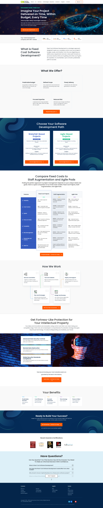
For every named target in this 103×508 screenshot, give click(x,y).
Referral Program (24, 493)
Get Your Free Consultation (50, 307)
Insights (63, 2)
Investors (57, 2)
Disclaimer (70, 494)
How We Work (38, 491)
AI (35, 2)
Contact (68, 2)
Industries (52, 2)
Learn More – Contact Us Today (51, 379)
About (32, 2)
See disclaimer (71, 504)
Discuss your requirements (29, 29)
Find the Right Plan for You (36, 162)
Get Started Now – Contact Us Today (50, 424)
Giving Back (23, 491)
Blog (53, 488)
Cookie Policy (70, 491)
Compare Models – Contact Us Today (50, 254)
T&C (69, 488)
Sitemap (54, 491)
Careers (22, 490)
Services (40, 2)
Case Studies (55, 490)
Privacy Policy (70, 490)
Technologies (46, 2)
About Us (22, 488)
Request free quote (51, 111)
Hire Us (78, 1)
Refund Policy (70, 493)
